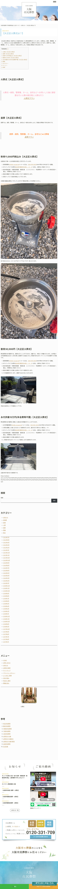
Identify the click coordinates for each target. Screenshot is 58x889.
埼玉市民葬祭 (6, 723)
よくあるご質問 (7, 675)
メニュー (4, 65)
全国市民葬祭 (6, 744)
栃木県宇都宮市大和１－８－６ (23, 167)
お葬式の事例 (6, 668)
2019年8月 (6, 596)
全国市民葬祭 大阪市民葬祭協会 (29, 11)
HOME (5, 660)
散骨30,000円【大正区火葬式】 (10, 57)
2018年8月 (6, 624)
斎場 (4, 522)
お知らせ (5, 517)
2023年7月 (6, 537)
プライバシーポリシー (9, 673)
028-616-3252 (34, 425)
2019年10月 (6, 591)
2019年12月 (6, 586)
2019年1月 (6, 614)
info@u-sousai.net (14, 164)
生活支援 (5, 746)
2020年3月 (6, 578)
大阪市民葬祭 (6, 734)
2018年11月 (6, 619)
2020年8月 (6, 565)
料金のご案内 (6, 681)
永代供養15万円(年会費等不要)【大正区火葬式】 (15, 59)
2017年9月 (6, 631)
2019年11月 (6, 588)
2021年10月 (6, 558)
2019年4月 (6, 606)
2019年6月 (6, 601)
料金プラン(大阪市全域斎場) (43, 886)
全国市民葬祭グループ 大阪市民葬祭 (29, 872)
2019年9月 (6, 593)
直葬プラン (29, 137)
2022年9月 (6, 540)
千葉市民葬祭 (6, 731)
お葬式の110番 (7, 736)
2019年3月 (6, 609)
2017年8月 (6, 634)
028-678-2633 (32, 164)
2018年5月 (6, 626)
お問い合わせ (6, 663)
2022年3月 (6, 545)
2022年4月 (6, 542)
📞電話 (14, 886)
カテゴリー (5, 63)
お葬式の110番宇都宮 (9, 741)
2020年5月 (6, 573)
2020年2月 (6, 581)
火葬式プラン (29, 98)
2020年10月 (6, 560)
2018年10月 (6, 621)
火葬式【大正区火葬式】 (8, 52)
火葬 (4, 525)
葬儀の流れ (6, 683)
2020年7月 (6, 568)
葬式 (4, 533)
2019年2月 (6, 611)
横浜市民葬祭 (6, 726)
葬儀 (4, 530)
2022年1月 (6, 550)
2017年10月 (6, 629)
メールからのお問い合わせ (40, 836)
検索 (3, 61)
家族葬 (5, 520)
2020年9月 (6, 563)
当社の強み (6, 678)
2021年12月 (6, 552)
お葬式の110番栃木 (8, 739)
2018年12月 (6, 616)
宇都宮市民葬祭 (7, 729)
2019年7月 (6, 598)
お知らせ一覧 (15, 810)
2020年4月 (6, 575)
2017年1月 (6, 642)
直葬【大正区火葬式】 (8, 54)
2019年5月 (6, 603)
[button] (7, 49)
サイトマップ (6, 670)
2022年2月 (6, 547)
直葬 (4, 528)
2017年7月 (6, 637)
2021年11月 (6, 555)
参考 (3, 67)
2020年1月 (6, 583)
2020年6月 (6, 570)
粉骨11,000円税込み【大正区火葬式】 (12, 55)
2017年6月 (6, 639)
